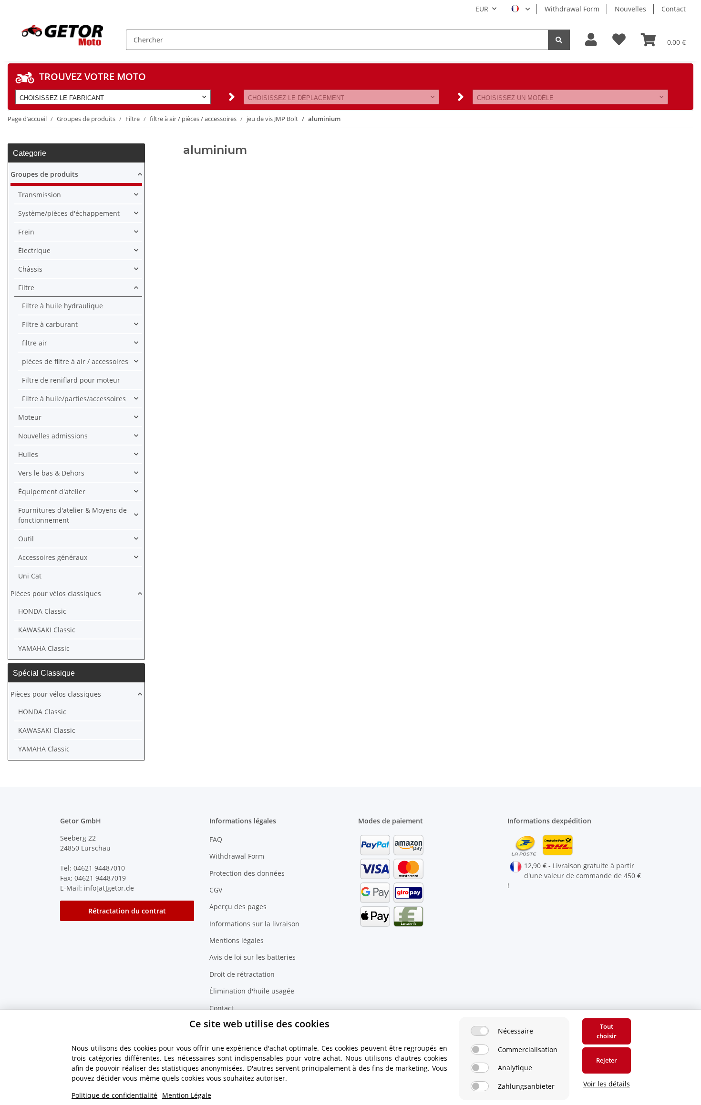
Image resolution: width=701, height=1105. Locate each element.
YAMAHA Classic (44, 648)
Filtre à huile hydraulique (62, 305)
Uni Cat (29, 575)
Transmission (39, 194)
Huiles (28, 454)
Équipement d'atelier (51, 491)
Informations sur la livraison (254, 923)
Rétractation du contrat (127, 910)
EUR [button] (481, 8)
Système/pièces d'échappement (69, 213)
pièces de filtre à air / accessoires (75, 361)
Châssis (30, 269)
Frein (26, 231)
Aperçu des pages (238, 906)
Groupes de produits (44, 174)
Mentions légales (236, 940)
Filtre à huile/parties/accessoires (74, 398)
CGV (215, 889)
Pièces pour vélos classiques (55, 593)
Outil (26, 538)
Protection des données (247, 873)
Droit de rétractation (242, 974)
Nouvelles (630, 8)
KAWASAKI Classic (46, 629)
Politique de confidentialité (114, 1095)
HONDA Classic (42, 611)
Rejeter (606, 1060)
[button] (591, 39)
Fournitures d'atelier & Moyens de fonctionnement (72, 515)
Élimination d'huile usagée (251, 990)
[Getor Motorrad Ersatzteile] (61, 34)
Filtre (26, 287)
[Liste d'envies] (619, 39)
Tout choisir (607, 1031)
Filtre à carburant (50, 324)
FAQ (215, 839)
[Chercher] (559, 40)
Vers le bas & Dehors (51, 472)
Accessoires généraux (52, 557)
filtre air (34, 342)
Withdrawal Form (572, 8)
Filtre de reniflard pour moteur (71, 380)
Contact (673, 8)
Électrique (34, 250)
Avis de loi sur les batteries (252, 957)
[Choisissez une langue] (520, 9)
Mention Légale (186, 1095)
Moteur (29, 417)
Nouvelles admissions (53, 435)
